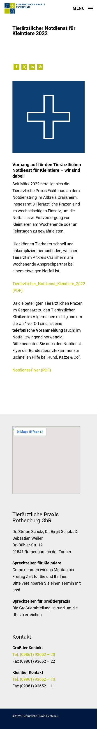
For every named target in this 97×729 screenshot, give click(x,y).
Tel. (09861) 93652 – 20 (33, 654)
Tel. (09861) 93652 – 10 (33, 679)
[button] (16, 67)
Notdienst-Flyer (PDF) (31, 370)
